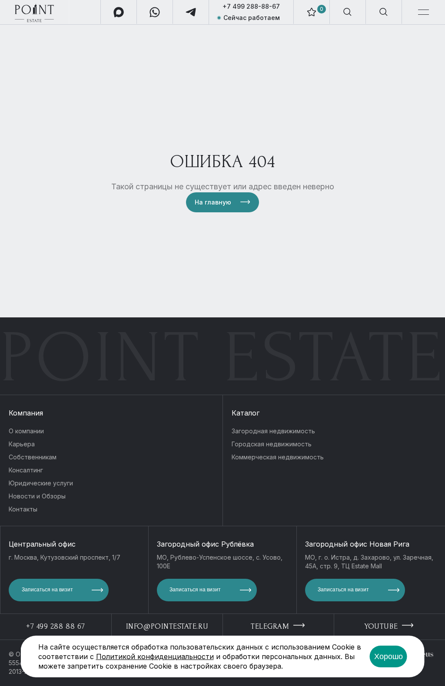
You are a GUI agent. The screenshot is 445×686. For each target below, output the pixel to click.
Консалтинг (26, 470)
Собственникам (32, 457)
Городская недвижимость (272, 444)
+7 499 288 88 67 (55, 626)
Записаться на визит (47, 590)
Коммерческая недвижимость (278, 457)
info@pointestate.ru (167, 626)
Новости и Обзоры (37, 496)
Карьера (22, 444)
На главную (213, 202)
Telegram (271, 626)
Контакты (23, 509)
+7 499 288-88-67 (251, 6)
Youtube (382, 626)
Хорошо (388, 656)
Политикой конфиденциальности (155, 656)
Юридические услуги (41, 483)
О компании (26, 431)
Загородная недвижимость (273, 431)
